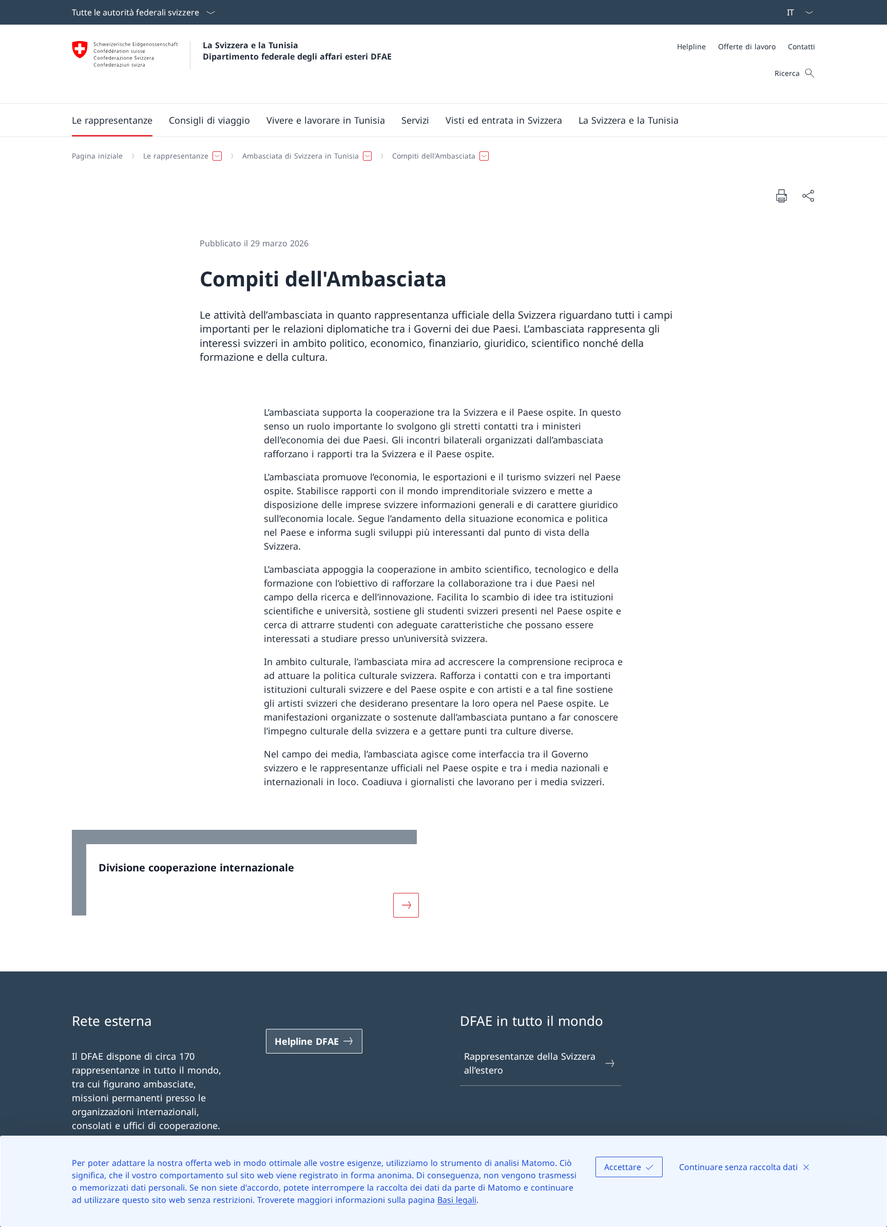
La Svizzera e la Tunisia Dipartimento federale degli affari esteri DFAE (297, 51)
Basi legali (456, 1199)
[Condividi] (808, 195)
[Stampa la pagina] (781, 195)
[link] (251, 880)
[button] (112, 120)
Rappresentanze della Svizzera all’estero (529, 1063)
